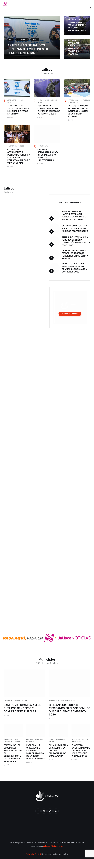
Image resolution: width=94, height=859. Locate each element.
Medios (40, 102)
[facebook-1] (38, 811)
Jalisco (35, 39)
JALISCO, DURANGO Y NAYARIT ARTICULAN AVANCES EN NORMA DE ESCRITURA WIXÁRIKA (74, 44)
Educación (75, 739)
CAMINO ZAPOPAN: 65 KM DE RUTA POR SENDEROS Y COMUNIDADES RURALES (22, 708)
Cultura (71, 100)
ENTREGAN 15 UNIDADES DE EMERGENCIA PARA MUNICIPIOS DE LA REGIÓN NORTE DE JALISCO (35, 752)
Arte (11, 39)
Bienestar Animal (11, 739)
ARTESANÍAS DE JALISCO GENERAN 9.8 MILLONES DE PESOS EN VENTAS (28, 49)
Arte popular (22, 39)
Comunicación (43, 100)
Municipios (15, 701)
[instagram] (56, 811)
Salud (51, 742)
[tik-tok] (50, 811)
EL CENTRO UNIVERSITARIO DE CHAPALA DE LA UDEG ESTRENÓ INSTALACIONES (80, 750)
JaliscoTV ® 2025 (33, 854)
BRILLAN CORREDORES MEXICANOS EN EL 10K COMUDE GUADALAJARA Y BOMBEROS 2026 (69, 709)
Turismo (25, 701)
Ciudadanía (12, 146)
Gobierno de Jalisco (34, 739)
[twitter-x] (44, 811)
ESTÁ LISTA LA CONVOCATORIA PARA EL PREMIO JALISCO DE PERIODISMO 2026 (77, 25)
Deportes (53, 701)
